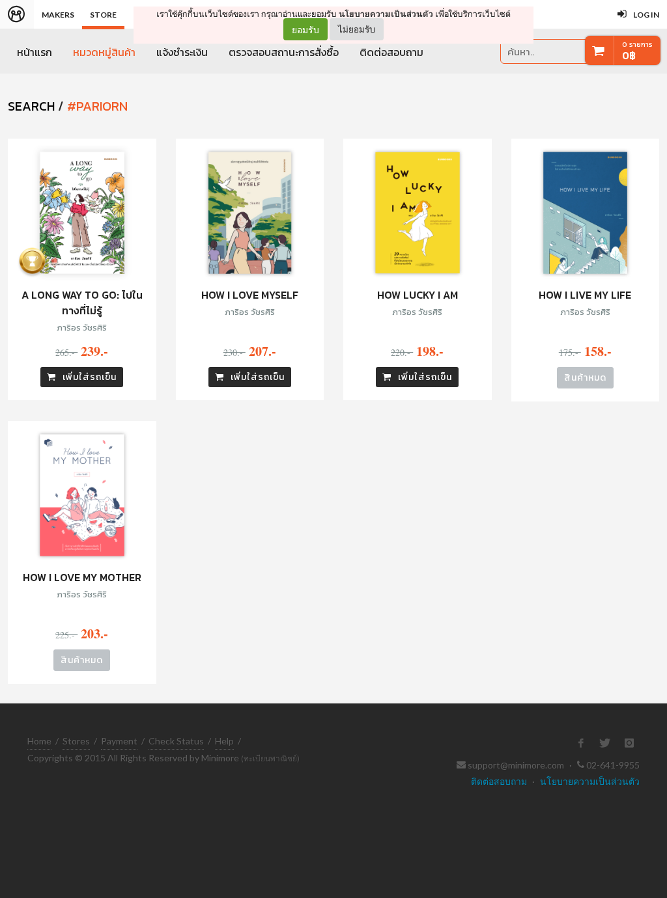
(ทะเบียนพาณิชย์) (270, 758)
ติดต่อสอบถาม (391, 52)
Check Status (176, 740)
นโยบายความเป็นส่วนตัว (386, 14)
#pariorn (97, 106)
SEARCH (31, 106)
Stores (76, 740)
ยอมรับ (305, 29)
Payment (119, 740)
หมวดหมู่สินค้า (104, 52)
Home (39, 740)
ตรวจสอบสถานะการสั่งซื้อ (284, 52)
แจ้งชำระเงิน (182, 52)
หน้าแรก (34, 52)
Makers (58, 15)
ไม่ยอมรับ (356, 28)
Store (103, 15)
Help (224, 740)
